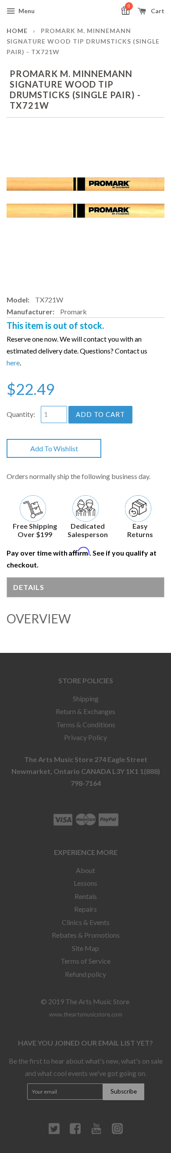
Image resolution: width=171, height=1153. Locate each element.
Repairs (85, 909)
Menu (26, 11)
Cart (157, 11)
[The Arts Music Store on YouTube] (96, 1131)
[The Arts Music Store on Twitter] (54, 1131)
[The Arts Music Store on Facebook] (75, 1131)
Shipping (86, 698)
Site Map (85, 948)
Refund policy (85, 974)
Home (17, 30)
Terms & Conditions (85, 724)
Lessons (85, 883)
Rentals (86, 896)
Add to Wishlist (54, 448)
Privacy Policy (85, 737)
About (85, 870)
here (13, 362)
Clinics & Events (86, 922)
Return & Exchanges (85, 711)
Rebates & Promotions (86, 935)
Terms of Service (85, 961)
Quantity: (21, 414)
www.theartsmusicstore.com (85, 1014)
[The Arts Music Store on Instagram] (117, 1131)
